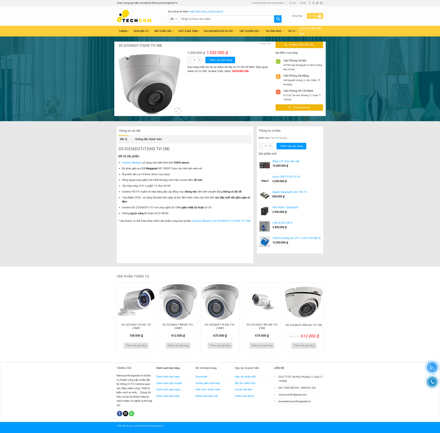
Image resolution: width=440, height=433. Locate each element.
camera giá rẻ (215, 11)
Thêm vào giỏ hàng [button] (136, 345)
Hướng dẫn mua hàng (207, 383)
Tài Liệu (292, 3)
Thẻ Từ (291, 31)
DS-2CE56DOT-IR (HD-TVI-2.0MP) (220, 326)
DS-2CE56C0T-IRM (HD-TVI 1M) (304, 325)
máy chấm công (198, 11)
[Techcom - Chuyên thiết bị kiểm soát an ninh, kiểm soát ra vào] (140, 16)
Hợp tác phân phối (245, 376)
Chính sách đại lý (244, 396)
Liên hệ (303, 3)
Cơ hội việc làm (243, 389)
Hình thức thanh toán (207, 389)
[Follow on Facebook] (310, 3)
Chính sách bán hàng (168, 376)
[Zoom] (178, 110)
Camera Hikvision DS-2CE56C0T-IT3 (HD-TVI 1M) (221, 220)
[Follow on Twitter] (317, 3)
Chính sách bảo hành (168, 396)
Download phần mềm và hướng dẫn (268, 3)
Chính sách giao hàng (168, 389)
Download (201, 376)
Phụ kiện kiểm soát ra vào (218, 31)
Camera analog (279, 137)
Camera (123, 31)
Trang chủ (264, 43)
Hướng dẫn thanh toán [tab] (148, 139)
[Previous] (117, 317)
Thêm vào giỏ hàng (220, 60)
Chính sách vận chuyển (169, 383)
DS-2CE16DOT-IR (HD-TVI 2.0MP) (136, 326)
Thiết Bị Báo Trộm (188, 31)
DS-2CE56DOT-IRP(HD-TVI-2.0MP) (178, 326)
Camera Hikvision (132, 162)
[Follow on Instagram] (313, 3)
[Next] (323, 317)
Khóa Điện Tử (141, 31)
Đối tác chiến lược (245, 383)
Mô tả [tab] (123, 139)
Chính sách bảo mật (206, 396)
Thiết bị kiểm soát (249, 31)
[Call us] (131, 413)
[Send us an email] (321, 3)
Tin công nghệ (273, 31)
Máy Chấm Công (163, 31)
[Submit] (278, 19)
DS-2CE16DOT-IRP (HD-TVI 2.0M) (262, 326)
